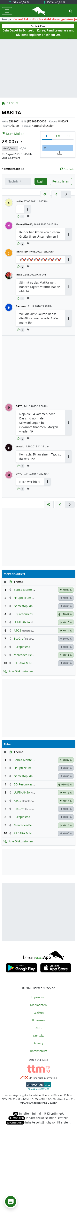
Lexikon (38, 1013)
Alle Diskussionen (21, 671)
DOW (56, 2)
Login (41, 181)
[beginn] (45, 194)
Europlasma (22, 647)
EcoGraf (19, 638)
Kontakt (38, 1036)
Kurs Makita (15, 134)
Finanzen (38, 1020)
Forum (13, 103)
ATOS (17, 630)
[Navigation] (7, 11)
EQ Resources (23, 614)
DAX (21, 2)
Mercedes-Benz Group (29, 655)
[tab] (47, 136)
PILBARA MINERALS (27, 663)
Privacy (38, 1043)
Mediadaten (38, 1005)
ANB (38, 1028)
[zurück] (56, 194)
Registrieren (60, 181)
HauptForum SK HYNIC (29, 598)
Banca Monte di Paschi (29, 590)
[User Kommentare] (10, 1201)
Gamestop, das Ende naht (31, 606)
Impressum (38, 997)
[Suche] (70, 11)
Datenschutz (38, 1051)
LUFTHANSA (22, 622)
